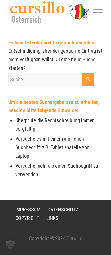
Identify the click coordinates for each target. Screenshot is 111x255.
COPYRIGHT (27, 218)
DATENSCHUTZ (63, 209)
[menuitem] (95, 11)
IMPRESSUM (27, 209)
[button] (10, 244)
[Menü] (95, 11)
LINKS (52, 218)
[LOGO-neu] (46, 12)
